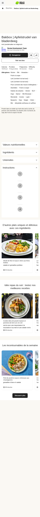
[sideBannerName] (20, 128)
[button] (20, 152)
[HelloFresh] (20, 2)
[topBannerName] (20, 14)
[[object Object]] (31, 55)
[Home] (3, 8)
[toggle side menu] (2, 3)
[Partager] (36, 55)
